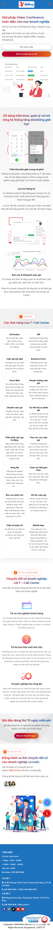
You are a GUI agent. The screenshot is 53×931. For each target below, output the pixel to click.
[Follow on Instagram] (9, 909)
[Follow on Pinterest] (18, 909)
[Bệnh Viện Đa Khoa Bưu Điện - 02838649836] (26, 4)
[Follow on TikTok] (13, 909)
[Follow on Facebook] (4, 909)
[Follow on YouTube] (23, 909)
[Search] (49, 4)
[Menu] (3, 4)
